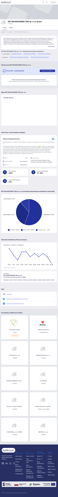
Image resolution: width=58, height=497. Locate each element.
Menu (54, 2)
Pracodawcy (10, 32)
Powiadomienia (19, 473)
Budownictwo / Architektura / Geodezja (19, 57)
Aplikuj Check (51, 466)
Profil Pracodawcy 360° (29, 460)
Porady (17, 462)
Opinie (10, 27)
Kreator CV (40, 456)
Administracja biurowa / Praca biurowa (40, 57)
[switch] (47, 71)
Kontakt (50, 459)
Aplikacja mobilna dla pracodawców (30, 471)
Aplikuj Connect (52, 469)
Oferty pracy (18, 456)
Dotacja (50, 472)
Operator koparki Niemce (30, 53)
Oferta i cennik (30, 456)
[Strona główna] (6, 2)
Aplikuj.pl (3, 32)
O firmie (50, 456)
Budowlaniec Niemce (17, 53)
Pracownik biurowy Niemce (44, 53)
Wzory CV (39, 459)
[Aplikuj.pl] (8, 450)
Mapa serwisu (51, 475)
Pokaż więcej (51, 46)
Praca (4, 27)
